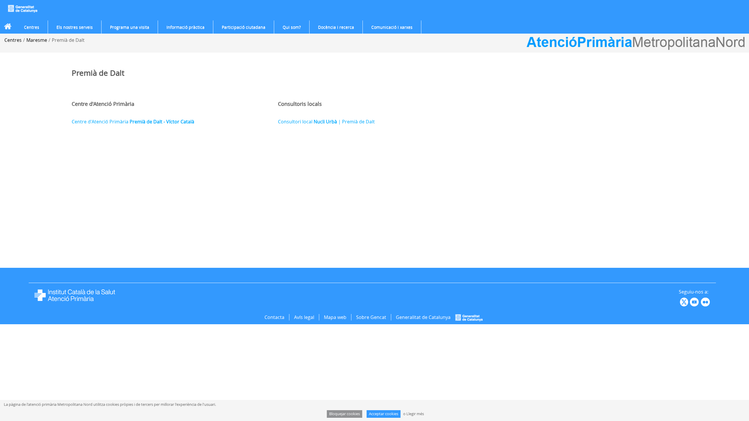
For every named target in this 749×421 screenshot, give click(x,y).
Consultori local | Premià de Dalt (326, 121)
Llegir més (415, 413)
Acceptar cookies (383, 413)
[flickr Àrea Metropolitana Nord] (706, 301)
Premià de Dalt (68, 40)
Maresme (36, 40)
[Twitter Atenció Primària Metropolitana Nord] (685, 301)
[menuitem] (32, 27)
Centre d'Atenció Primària (133, 121)
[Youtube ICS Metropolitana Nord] (679, 301)
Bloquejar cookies (344, 413)
